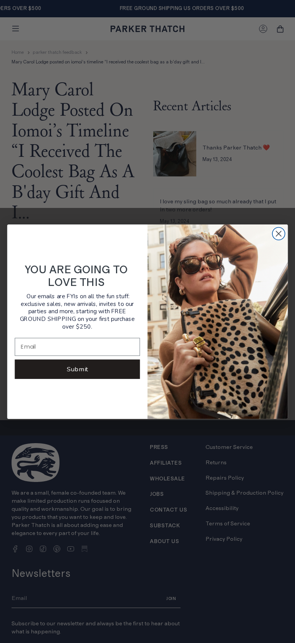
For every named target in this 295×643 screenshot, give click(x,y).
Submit (77, 369)
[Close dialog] (278, 233)
